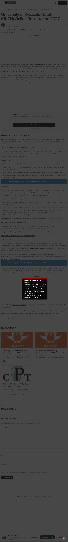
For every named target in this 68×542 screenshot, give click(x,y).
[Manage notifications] (63, 538)
